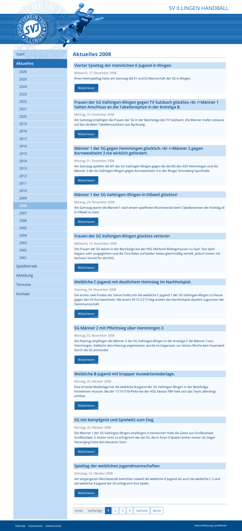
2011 (23, 183)
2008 (23, 205)
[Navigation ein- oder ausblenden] (121, 16)
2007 (23, 213)
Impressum (35, 526)
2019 (23, 123)
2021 (23, 109)
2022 (23, 101)
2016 (23, 146)
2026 (23, 71)
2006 (23, 220)
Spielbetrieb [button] (26, 266)
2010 (23, 190)
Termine (23, 284)
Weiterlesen (86, 88)
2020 (23, 116)
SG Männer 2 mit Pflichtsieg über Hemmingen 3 (119, 328)
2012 (23, 176)
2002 (23, 250)
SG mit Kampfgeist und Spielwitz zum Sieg (114, 419)
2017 (23, 138)
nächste (141, 511)
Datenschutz (53, 526)
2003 (23, 242)
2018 (23, 131)
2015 (23, 153)
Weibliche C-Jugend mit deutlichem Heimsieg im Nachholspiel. (133, 281)
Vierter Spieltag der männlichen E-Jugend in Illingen (122, 65)
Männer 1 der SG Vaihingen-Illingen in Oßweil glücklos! (126, 194)
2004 (23, 235)
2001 (23, 257)
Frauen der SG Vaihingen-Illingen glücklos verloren (122, 236)
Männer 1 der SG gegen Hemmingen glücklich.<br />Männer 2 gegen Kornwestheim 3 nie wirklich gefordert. (138, 151)
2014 (23, 161)
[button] (236, 518)
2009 (23, 198)
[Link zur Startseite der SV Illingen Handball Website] (32, 29)
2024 (23, 86)
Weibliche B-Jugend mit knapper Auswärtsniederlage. (124, 373)
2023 (23, 94)
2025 (23, 79)
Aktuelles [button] (24, 63)
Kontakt (23, 293)
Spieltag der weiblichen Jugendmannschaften (117, 465)
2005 (23, 228)
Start (20, 54)
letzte (157, 511)
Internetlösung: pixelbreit (210, 525)
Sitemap (20, 526)
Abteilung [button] (24, 275)
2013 (23, 168)
